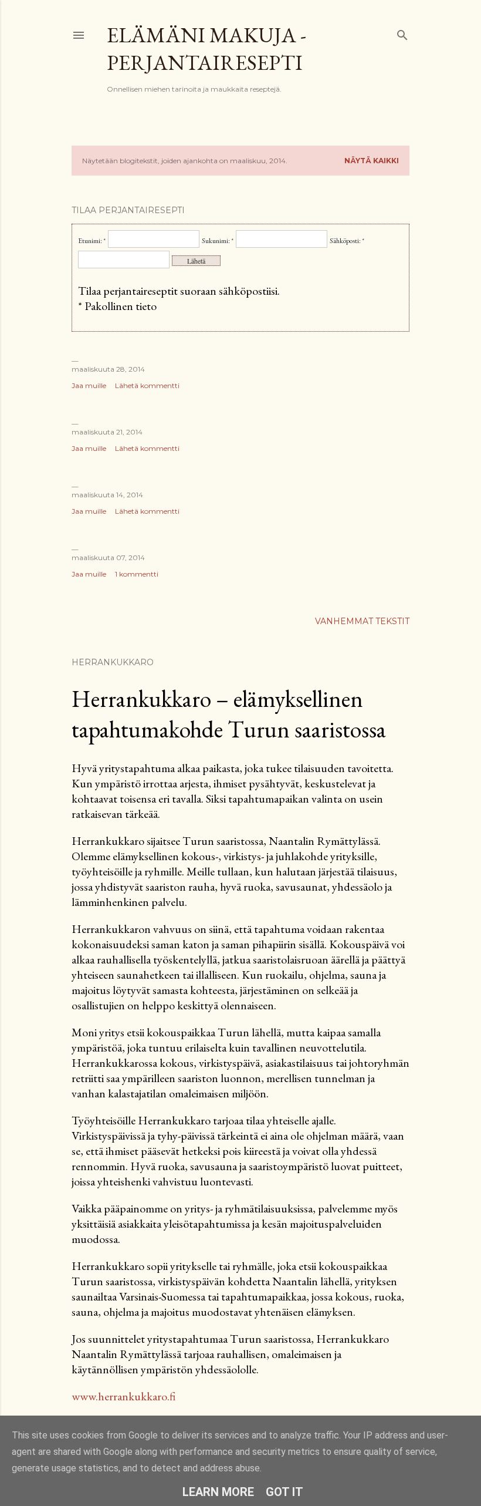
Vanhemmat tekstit (362, 621)
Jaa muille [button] (89, 385)
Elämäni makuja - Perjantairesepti (206, 48)
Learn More (218, 1492)
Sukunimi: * (217, 240)
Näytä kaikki (371, 160)
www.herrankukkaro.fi (123, 1396)
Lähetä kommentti (147, 385)
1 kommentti (136, 574)
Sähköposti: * (347, 240)
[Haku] (402, 32)
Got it (284, 1492)
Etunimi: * (92, 240)
